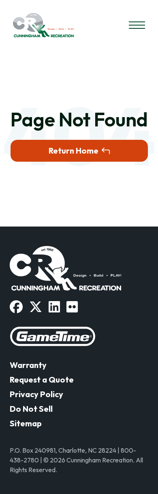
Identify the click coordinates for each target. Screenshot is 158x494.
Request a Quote (42, 379)
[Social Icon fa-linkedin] (54, 307)
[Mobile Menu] (137, 25)
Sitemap (26, 423)
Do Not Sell (31, 409)
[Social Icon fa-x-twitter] (35, 307)
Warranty (28, 365)
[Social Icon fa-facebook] (16, 307)
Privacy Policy (36, 394)
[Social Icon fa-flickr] (72, 307)
